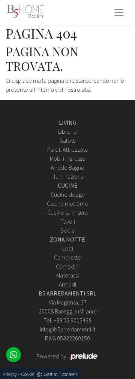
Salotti (68, 140)
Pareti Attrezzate (67, 149)
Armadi (67, 284)
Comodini (68, 266)
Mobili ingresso (68, 158)
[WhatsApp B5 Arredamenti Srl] (13, 354)
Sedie (67, 230)
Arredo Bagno (67, 167)
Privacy (10, 374)
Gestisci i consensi (61, 374)
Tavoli (67, 221)
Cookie (27, 374)
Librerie (67, 131)
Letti (67, 248)
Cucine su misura (67, 212)
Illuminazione (67, 176)
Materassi (67, 275)
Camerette (67, 257)
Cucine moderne (67, 203)
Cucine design (68, 194)
